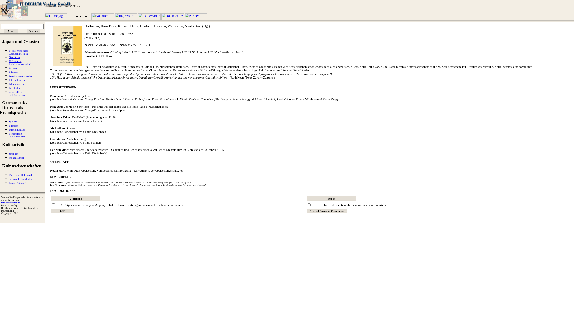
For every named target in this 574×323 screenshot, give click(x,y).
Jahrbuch (13, 154)
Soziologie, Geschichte (21, 179)
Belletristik (14, 88)
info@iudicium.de (10, 202)
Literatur (13, 72)
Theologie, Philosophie (21, 175)
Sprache (13, 68)
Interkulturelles (17, 80)
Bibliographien (16, 84)
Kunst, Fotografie (18, 183)
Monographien (16, 158)
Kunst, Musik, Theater (20, 76)
